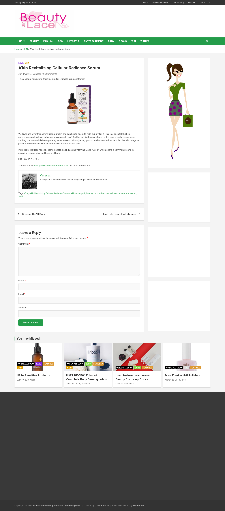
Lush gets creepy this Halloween (119, 214)
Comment (24, 243)
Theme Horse (102, 505)
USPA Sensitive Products (33, 375)
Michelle (86, 383)
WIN (133, 41)
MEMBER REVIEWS (160, 2)
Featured (48, 364)
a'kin (26, 193)
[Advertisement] (179, 197)
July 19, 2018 (23, 380)
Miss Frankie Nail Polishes (182, 375)
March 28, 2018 (172, 380)
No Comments (50, 74)
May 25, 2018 (122, 383)
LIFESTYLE (73, 41)
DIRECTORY (177, 2)
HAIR (19, 41)
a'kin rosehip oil (78, 193)
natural (109, 193)
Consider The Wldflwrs (33, 214)
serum (133, 193)
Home (145, 2)
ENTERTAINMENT (93, 41)
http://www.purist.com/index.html (51, 165)
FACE (21, 63)
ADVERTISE (190, 2)
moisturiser (99, 193)
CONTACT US (204, 2)
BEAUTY (34, 41)
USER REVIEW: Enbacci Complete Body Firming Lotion (86, 377)
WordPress (138, 505)
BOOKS (123, 41)
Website (22, 307)
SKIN (27, 63)
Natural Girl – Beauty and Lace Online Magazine (56, 505)
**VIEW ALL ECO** (26, 364)
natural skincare (121, 193)
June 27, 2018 (73, 383)
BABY (111, 41)
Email (21, 294)
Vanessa (37, 74)
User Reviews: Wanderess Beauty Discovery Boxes (133, 377)
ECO (60, 41)
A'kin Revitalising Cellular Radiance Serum (49, 193)
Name (22, 280)
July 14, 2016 (24, 74)
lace (33, 380)
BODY (88, 364)
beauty (89, 193)
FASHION (48, 41)
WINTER (144, 41)
